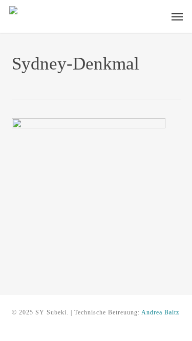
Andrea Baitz (160, 312)
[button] (177, 16)
